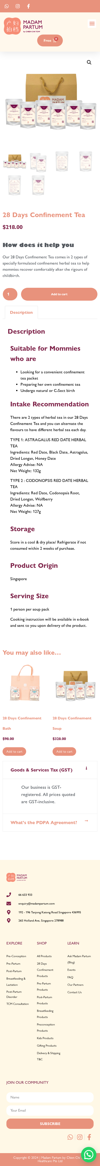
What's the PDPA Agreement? (44, 822)
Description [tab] (21, 312)
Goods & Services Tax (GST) (42, 770)
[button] (92, 23)
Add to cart (59, 294)
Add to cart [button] (14, 751)
